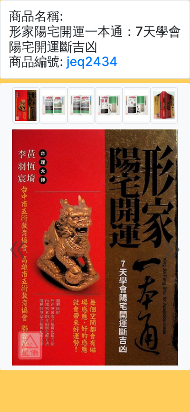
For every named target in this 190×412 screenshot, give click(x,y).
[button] (18, 247)
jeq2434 (92, 61)
